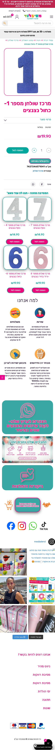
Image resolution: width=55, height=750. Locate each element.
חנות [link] (38, 40)
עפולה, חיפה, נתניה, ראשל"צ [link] (35, 11)
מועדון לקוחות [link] (14, 11)
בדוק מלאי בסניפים (40, 161)
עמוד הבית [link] (48, 40)
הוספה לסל (17, 150)
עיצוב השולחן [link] (27, 40)
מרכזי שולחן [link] (13, 40)
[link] (2, 377)
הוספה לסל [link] (39, 241)
